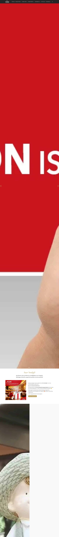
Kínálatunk (24, 1)
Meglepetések (18, 1)
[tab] (28, 367)
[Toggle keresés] (52, 1)
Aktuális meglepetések (32, 396)
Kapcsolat (43, 1)
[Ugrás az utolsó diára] (1, 186)
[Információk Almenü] (40, 1)
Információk (37, 1)
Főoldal (13, 1)
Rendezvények (30, 1)
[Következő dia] (58, 186)
